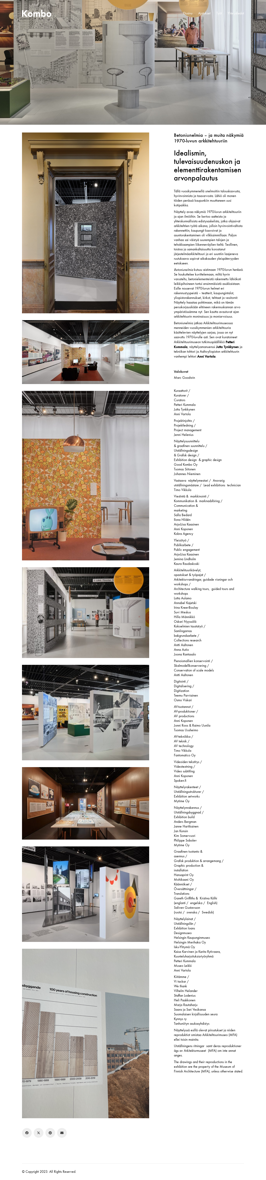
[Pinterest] (50, 1133)
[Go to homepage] (36, 13)
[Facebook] (27, 1133)
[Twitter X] (38, 1133)
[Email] (62, 1133)
